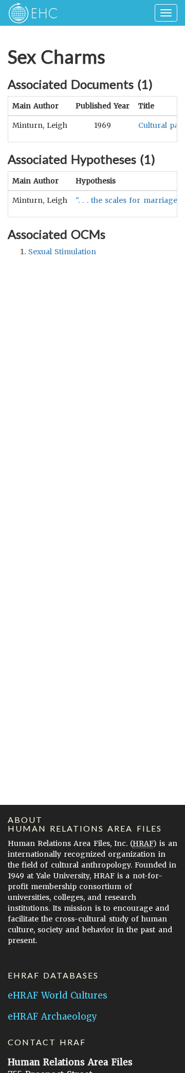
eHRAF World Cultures (57, 995)
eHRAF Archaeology (52, 1016)
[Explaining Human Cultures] (29, 13)
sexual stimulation (62, 251)
